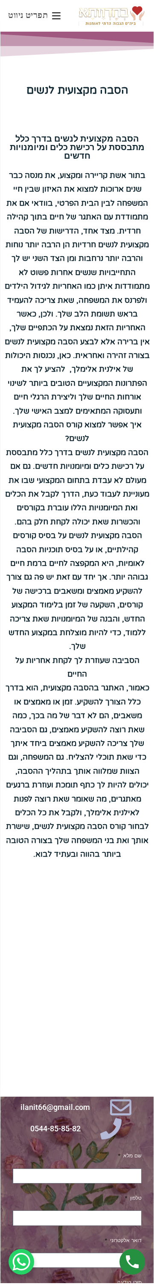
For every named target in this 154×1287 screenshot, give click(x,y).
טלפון (135, 1198)
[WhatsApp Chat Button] (21, 1262)
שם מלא (132, 1156)
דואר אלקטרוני (125, 1240)
